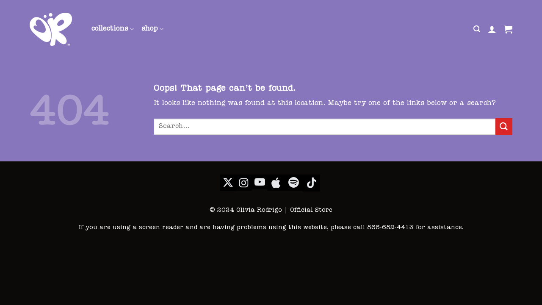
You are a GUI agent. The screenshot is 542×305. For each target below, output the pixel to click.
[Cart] (508, 29)
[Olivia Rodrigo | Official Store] (54, 29)
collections (109, 29)
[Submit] (503, 126)
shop (149, 29)
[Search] (476, 29)
